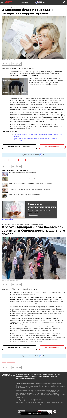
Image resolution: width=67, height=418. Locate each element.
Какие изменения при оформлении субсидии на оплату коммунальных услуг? (30, 183)
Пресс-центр (54, 376)
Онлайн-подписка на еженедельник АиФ (42, 374)
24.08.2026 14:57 (6, 224)
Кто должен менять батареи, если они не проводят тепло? (25, 194)
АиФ (15, 59)
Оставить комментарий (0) (52, 146)
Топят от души (19, 140)
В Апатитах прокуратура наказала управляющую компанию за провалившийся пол (32, 178)
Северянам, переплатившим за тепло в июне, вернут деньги (36, 138)
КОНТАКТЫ (57, 374)
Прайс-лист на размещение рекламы (26, 376)
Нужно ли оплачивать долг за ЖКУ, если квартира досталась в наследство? (30, 189)
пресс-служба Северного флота (10, 280)
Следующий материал (34, 413)
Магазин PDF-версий (43, 376)
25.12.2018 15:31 (5, 7)
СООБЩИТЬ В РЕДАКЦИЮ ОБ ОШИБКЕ (25, 378)
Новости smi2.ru (7, 219)
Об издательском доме (22, 374)
